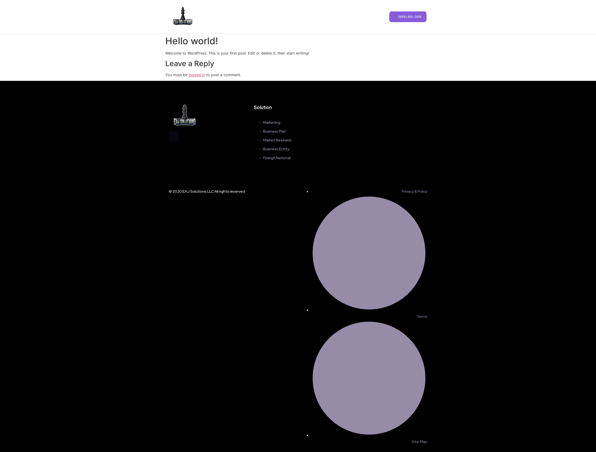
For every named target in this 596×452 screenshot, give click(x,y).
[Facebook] (174, 136)
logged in (197, 74)
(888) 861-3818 (409, 17)
